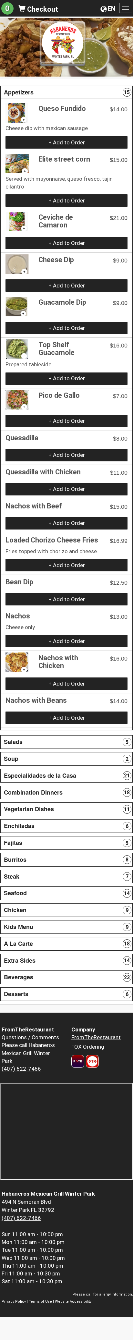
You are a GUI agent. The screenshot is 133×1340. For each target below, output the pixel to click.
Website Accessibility (73, 1301)
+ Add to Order (66, 142)
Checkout (42, 9)
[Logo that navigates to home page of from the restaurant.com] (77, 1061)
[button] (66, 92)
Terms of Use (40, 1301)
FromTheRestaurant (96, 1037)
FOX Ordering (87, 1046)
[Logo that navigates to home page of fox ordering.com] (91, 1061)
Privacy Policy (14, 1301)
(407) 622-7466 (21, 1069)
